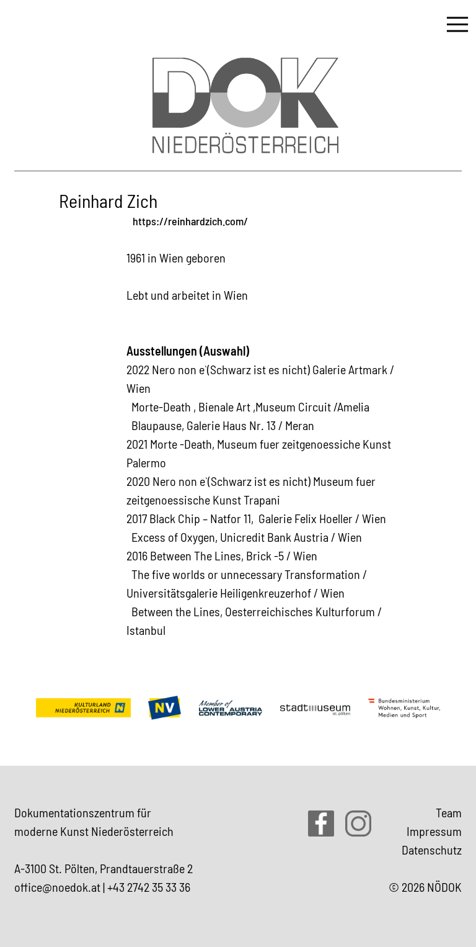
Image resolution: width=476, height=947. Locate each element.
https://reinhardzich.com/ (190, 221)
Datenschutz (432, 849)
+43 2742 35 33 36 (148, 886)
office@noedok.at (57, 886)
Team (449, 812)
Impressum (434, 831)
